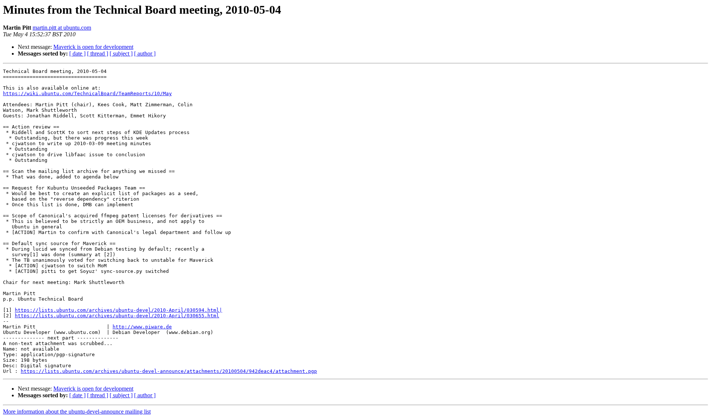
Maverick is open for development (93, 47)
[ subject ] (121, 53)
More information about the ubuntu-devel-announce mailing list (77, 411)
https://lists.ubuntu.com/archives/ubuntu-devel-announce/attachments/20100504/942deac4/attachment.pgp (169, 371)
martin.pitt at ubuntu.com (62, 27)
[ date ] (77, 53)
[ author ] (145, 53)
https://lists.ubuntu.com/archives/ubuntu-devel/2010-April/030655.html (117, 315)
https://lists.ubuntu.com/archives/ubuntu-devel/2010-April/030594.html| (118, 310)
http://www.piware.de (142, 327)
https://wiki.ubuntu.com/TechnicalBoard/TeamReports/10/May (87, 93)
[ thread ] (97, 53)
